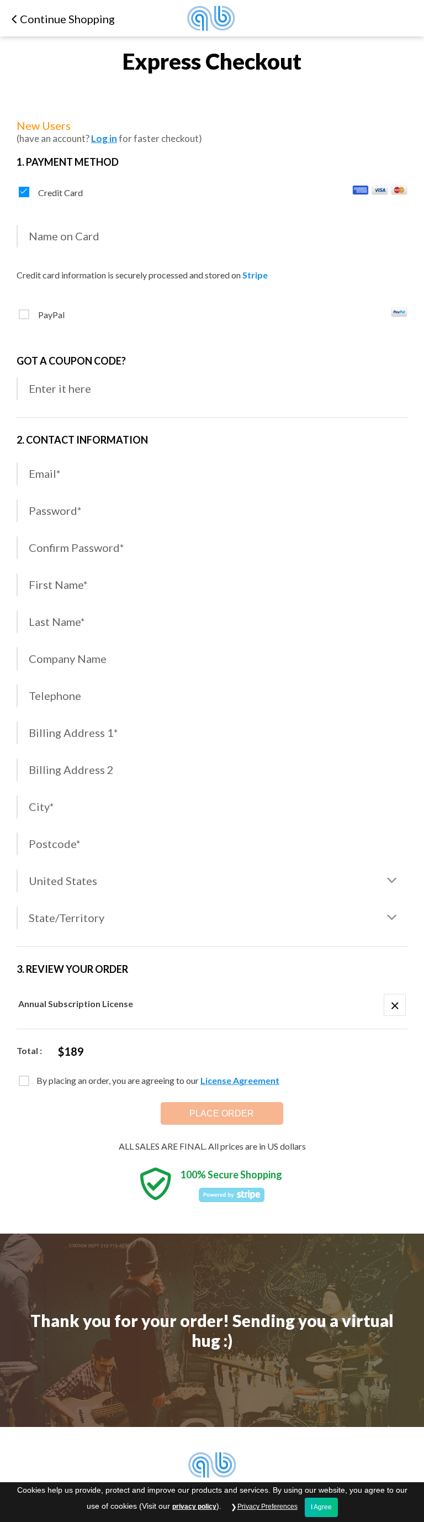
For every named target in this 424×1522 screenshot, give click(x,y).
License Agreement (239, 1080)
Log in (104, 138)
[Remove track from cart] (395, 1005)
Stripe (255, 275)
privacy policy (194, 1506)
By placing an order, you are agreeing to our (157, 1080)
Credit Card (60, 192)
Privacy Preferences (267, 1506)
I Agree (321, 1507)
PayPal (51, 314)
